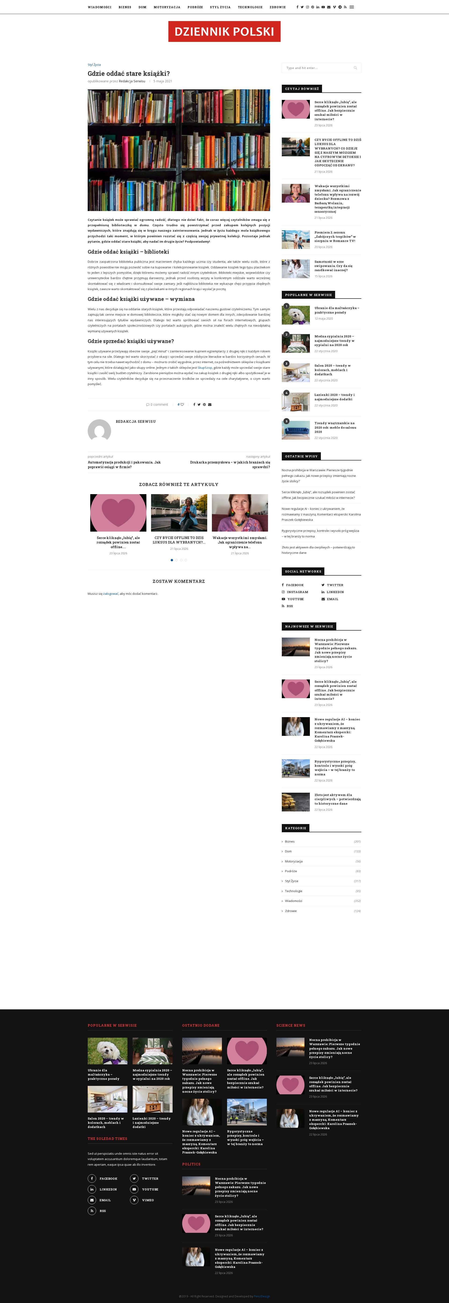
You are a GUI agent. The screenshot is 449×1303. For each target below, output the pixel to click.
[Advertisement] (321, 957)
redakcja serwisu (132, 81)
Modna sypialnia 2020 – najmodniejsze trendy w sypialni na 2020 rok (335, 340)
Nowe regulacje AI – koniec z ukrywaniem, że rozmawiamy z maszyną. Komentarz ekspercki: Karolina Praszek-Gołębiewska (321, 514)
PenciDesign (262, 1296)
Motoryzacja (167, 7)
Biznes (125, 7)
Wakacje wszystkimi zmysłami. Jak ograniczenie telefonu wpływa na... (240, 542)
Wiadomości (100, 7)
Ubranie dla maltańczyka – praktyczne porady (337, 310)
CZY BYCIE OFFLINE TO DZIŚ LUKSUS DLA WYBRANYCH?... (179, 540)
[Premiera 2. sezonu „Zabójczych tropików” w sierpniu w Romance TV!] (296, 239)
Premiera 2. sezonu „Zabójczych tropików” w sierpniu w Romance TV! (335, 236)
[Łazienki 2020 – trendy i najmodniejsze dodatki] (296, 402)
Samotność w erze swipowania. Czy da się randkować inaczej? (333, 265)
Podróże (195, 7)
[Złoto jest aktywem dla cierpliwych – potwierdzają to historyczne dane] (296, 802)
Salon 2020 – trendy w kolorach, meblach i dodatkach (333, 369)
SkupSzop (205, 367)
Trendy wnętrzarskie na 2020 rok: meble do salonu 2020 (335, 427)
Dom (142, 7)
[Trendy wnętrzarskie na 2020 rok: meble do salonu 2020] (296, 430)
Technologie (250, 7)
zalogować (110, 593)
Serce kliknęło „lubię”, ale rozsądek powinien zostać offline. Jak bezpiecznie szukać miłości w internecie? (336, 110)
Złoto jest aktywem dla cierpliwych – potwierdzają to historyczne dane (338, 799)
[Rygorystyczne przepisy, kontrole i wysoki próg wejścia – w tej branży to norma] (296, 768)
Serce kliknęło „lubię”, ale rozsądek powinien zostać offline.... (118, 542)
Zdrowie (278, 7)
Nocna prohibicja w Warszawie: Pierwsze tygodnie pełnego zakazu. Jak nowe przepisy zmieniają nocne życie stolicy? (319, 475)
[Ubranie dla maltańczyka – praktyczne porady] (296, 315)
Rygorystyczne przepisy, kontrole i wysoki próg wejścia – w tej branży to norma (335, 767)
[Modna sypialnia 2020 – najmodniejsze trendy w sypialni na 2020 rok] (296, 343)
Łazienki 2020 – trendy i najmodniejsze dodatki (335, 397)
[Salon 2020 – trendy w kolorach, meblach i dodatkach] (296, 372)
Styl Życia (220, 7)
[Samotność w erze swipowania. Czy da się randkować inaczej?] (296, 268)
